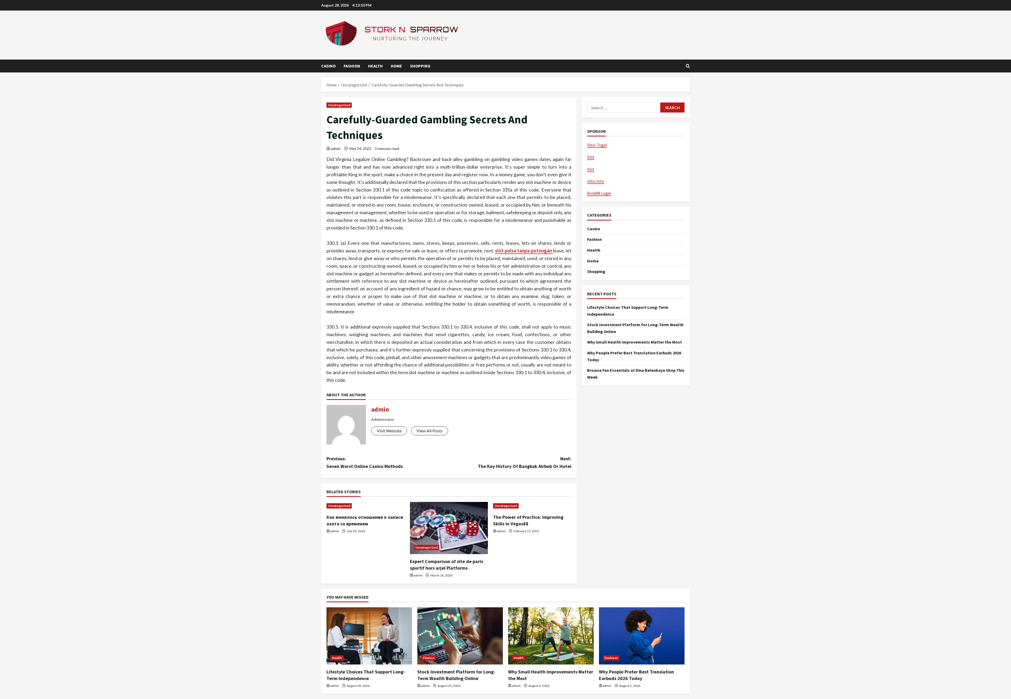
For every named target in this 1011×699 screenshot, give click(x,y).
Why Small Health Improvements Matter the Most (634, 342)
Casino (328, 66)
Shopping (420, 66)
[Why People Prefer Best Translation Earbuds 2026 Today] (642, 635)
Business (611, 658)
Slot (590, 156)
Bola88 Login (599, 192)
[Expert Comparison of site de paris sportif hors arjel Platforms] (449, 528)
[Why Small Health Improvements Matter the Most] (551, 635)
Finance (428, 658)
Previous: (364, 462)
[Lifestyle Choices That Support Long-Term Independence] (369, 635)
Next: (524, 462)
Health (375, 66)
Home (396, 66)
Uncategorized (339, 105)
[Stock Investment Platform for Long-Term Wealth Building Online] (460, 635)
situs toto (595, 180)
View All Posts (430, 430)
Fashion (352, 66)
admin (336, 148)
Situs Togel (597, 144)
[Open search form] (688, 66)
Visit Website (389, 430)
